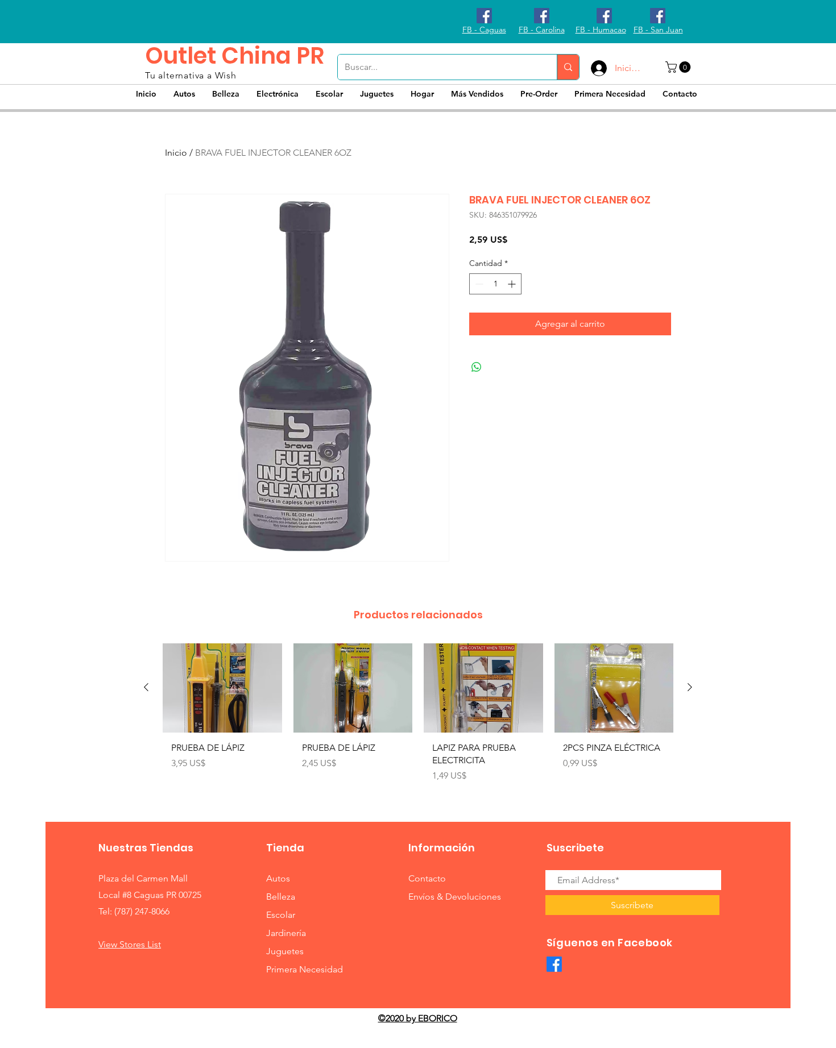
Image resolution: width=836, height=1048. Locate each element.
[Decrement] (478, 284)
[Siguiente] (690, 687)
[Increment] (513, 284)
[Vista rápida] (222, 688)
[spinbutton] (495, 284)
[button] (679, 67)
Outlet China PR (234, 56)
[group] (418, 717)
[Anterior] (146, 687)
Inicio (176, 152)
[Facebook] (554, 964)
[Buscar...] (568, 67)
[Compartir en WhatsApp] (476, 367)
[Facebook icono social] (484, 15)
